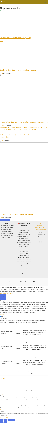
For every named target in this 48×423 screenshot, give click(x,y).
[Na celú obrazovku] (5, 420)
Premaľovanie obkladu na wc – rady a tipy (15, 38)
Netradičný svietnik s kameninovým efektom (16, 214)
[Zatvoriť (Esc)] (13, 420)
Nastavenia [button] (3, 293)
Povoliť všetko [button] (9, 293)
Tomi (1, 132)
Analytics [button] (2, 394)
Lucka (1, 41)
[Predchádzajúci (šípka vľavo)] (2, 422)
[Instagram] (39, 242)
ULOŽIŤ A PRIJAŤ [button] (4, 417)
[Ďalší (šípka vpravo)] (5, 422)
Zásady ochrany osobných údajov (39, 226)
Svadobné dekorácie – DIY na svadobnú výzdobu (18, 70)
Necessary (3, 316)
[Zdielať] (9, 420)
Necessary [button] (2, 314)
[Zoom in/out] (2, 420)
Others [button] (1, 409)
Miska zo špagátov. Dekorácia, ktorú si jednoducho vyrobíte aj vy (24, 122)
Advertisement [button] (3, 401)
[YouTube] (43, 242)
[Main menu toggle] (45, 2)
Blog (41, 223)
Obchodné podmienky (41, 229)
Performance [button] (3, 386)
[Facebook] (41, 242)
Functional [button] (2, 378)
